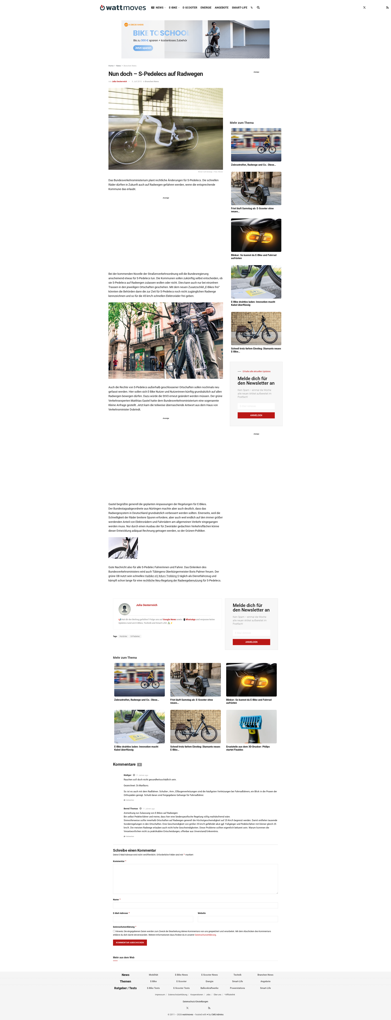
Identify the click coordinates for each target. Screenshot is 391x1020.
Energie (206, 7)
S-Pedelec (135, 636)
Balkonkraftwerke (209, 988)
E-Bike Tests (153, 988)
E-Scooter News (209, 974)
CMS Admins (217, 1014)
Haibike (123, 636)
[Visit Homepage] (123, 7)
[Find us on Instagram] (370, 7)
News (159, 7)
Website (202, 913)
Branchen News (130, 66)
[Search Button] (258, 7)
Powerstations (237, 988)
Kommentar (119, 861)
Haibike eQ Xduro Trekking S (162, 576)
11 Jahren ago (142, 775)
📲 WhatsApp (189, 619)
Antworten (130, 800)
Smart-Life (239, 7)
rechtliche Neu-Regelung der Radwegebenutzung (172, 580)
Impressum (160, 994)
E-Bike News (181, 974)
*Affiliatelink (230, 994)
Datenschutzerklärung (125, 926)
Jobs (208, 994)
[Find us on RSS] (387, 7)
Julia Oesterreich (119, 81)
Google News (169, 619)
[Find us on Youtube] (381, 7)
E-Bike (173, 7)
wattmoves (187, 1014)
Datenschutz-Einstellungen (195, 1001)
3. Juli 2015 (137, 81)
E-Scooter (190, 7)
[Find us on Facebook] (358, 7)
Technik (237, 974)
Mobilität (153, 974)
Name (117, 899)
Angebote (221, 7)
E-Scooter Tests (181, 988)
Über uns (217, 994)
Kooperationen (196, 994)
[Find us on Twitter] (364, 7)
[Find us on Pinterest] (376, 7)
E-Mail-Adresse (121, 913)
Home (110, 66)
